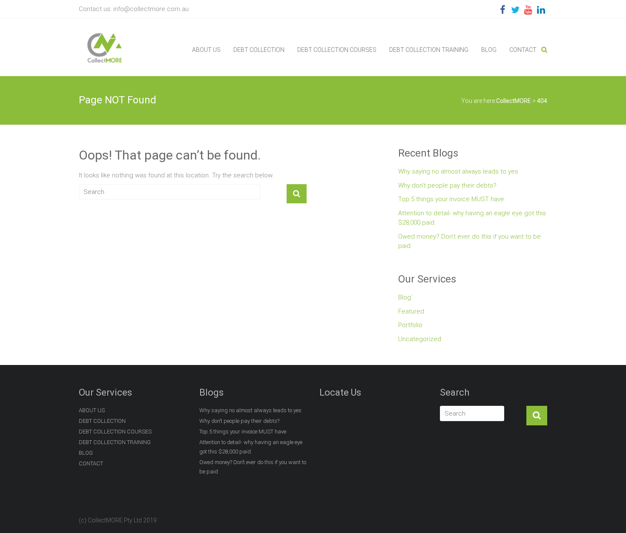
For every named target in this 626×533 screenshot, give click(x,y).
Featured (411, 311)
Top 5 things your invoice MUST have (451, 199)
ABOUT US (206, 49)
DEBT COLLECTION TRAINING (428, 49)
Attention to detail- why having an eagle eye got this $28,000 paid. (472, 218)
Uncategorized (419, 339)
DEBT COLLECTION (258, 49)
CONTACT (523, 49)
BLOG (489, 49)
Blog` (405, 297)
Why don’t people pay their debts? (447, 185)
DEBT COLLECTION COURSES (336, 49)
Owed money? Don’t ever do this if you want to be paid (469, 241)
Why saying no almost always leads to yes (458, 171)
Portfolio (410, 325)
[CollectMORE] (104, 33)
